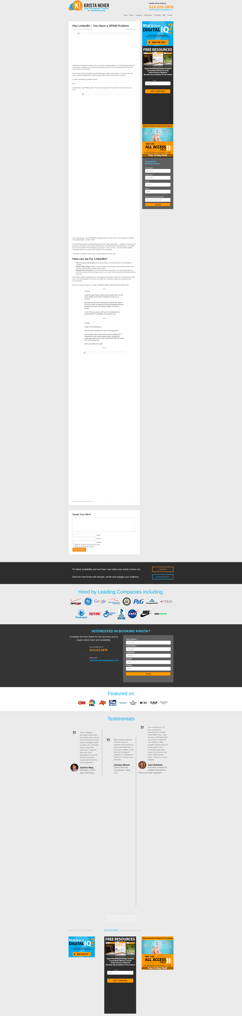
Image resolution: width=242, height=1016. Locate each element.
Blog (164, 15)
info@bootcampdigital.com (104, 660)
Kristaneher (88, 29)
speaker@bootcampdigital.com (160, 10)
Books (132, 15)
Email (98, 538)
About (126, 15)
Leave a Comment (130, 29)
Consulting (157, 15)
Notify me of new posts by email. (84, 546)
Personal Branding (87, 501)
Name (98, 535)
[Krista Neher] (89, 9)
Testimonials (148, 15)
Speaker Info (163, 577)
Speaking (139, 15)
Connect (73, 930)
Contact (170, 15)
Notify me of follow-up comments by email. (87, 544)
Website (99, 542)
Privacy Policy (86, 930)
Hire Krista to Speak (121, 918)
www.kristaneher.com (130, 930)
